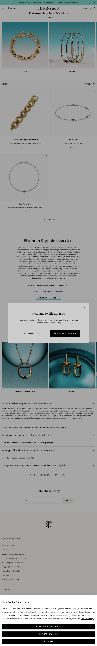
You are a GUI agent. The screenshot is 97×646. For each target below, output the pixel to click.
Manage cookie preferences (48, 627)
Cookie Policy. (87, 618)
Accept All (48, 641)
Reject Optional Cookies (48, 634)
